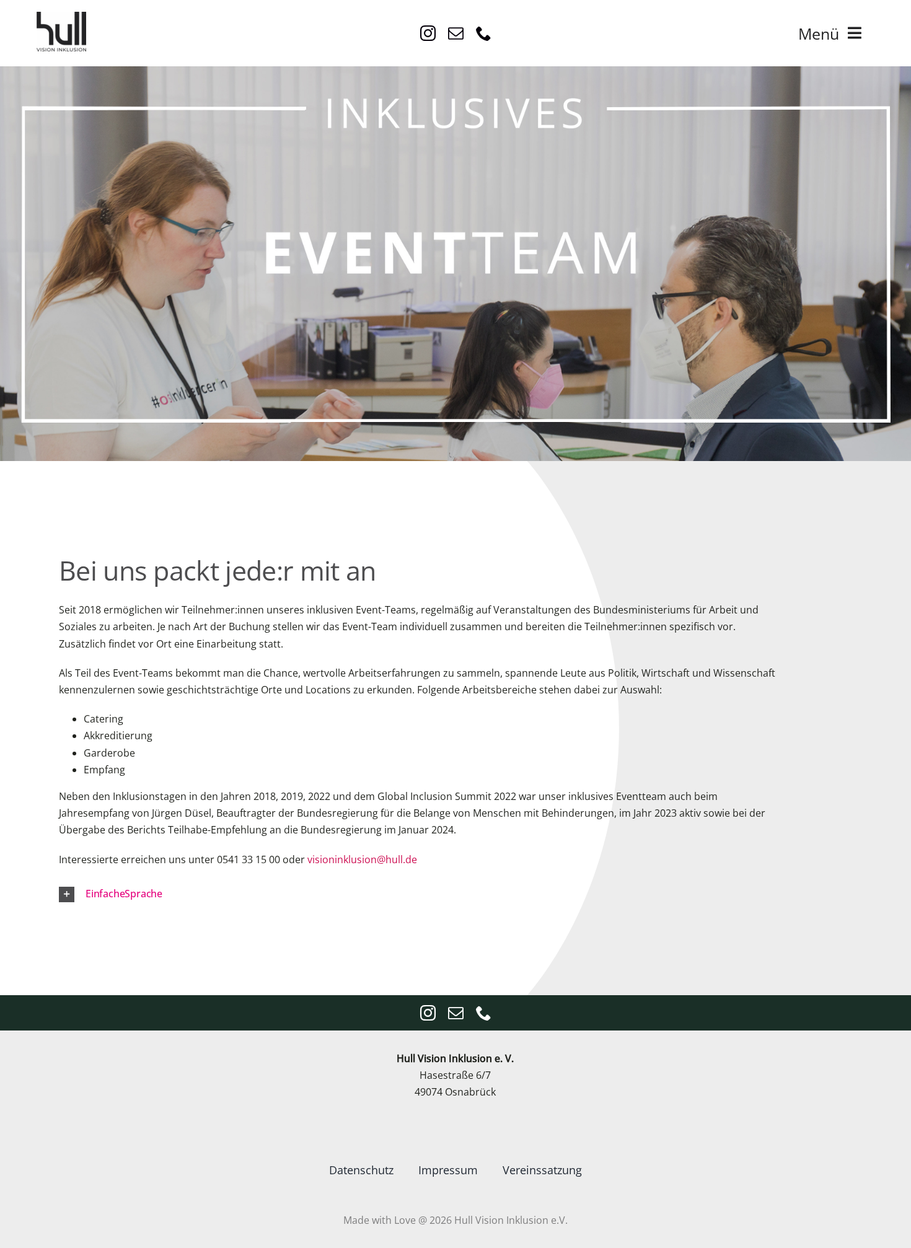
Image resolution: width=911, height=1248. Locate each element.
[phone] (483, 33)
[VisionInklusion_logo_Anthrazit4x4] (61, 17)
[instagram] (428, 33)
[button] (440, 894)
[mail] (456, 33)
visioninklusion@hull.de (362, 859)
